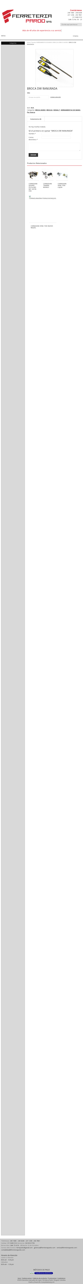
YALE (11, 1022)
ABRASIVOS (7, 57)
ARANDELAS (13, 1178)
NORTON (12, 819)
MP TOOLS (13, 1109)
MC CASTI (13, 1055)
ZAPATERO (17, 482)
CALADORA (13, 165)
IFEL (11, 1099)
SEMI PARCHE (14, 206)
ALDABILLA (13, 1202)
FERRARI (12, 914)
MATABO (12, 971)
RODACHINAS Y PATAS (11, 431)
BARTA (12, 1019)
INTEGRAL (13, 256)
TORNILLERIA (8, 93)
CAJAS (11, 617)
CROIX (12, 851)
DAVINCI (12, 1115)
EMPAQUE (17, 72)
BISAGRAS (8, 191)
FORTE (12, 1068)
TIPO (28, 93)
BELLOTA (12, 777)
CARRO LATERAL (14, 549)
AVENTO (12, 917)
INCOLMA (13, 901)
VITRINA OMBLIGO (13, 331)
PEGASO (12, 904)
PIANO (12, 225)
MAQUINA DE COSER (12, 234)
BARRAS (12, 472)
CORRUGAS (13, 109)
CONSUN (12, 1003)
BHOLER (12, 771)
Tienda (33, 42)
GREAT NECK (14, 780)
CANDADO (7, 87)
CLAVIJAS (12, 608)
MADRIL (12, 1209)
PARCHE (13, 263)
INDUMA (13, 1016)
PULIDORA (13, 159)
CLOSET (12, 144)
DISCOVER (7, 51)
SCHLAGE (13, 858)
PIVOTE (12, 218)
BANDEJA (16, 588)
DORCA (12, 867)
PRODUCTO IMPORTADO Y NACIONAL (11, 824)
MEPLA (12, 974)
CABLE (12, 627)
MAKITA (12, 1093)
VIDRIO (12, 215)
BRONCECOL (14, 927)
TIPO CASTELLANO (14, 201)
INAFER (12, 955)
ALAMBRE (13, 636)
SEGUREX (13, 874)
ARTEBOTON (14, 923)
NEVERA (12, 197)
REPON (12, 790)
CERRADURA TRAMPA (12, 389)
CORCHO (12, 1196)
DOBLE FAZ (17, 75)
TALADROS (13, 162)
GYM (11, 958)
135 (15, 282)
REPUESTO (17, 175)
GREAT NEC (13, 1122)
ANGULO (12, 1184)
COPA (11, 1215)
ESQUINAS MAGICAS (15, 533)
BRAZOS (12, 119)
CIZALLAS (13, 645)
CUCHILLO (17, 172)
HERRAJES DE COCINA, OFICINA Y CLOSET (10, 435)
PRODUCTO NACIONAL (12, 1129)
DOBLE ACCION (14, 276)
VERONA (12, 815)
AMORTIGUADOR (17, 580)
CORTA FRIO (13, 184)
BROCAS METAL (15, 660)
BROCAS (55, 42)
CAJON (12, 320)
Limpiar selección (55, 97)
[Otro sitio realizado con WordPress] (27, 23)
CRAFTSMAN (14, 1118)
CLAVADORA (14, 188)
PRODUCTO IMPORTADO (12, 1048)
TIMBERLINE (13, 1040)
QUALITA (12, 946)
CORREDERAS (16, 134)
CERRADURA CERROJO (12, 373)
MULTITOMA (13, 624)
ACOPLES (13, 735)
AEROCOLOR (14, 1080)
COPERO (16, 141)
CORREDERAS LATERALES (12, 465)
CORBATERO (14, 469)
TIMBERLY (13, 1090)
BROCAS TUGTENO (14, 655)
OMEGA (12, 260)
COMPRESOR (14, 743)
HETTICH (12, 987)
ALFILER (12, 1199)
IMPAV (12, 1032)
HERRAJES (7, 106)
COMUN (13, 301)
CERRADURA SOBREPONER (12, 341)
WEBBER (12, 194)
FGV (11, 787)
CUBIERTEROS (16, 538)
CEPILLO (12, 648)
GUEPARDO (13, 895)
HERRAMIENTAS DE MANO (44, 42)
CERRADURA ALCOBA (12, 378)
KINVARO (13, 908)
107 (15, 285)
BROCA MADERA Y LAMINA (17, 673)
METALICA (13, 1224)
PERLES (12, 886)
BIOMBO (12, 291)
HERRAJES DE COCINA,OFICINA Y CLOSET (11, 124)
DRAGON (13, 803)
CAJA (11, 621)
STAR (11, 1009)
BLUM (11, 1061)
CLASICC (12, 990)
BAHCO (12, 1103)
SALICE (12, 968)
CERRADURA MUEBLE (12, 346)
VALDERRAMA (14, 1077)
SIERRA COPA (14, 1212)
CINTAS (12, 64)
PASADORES (14, 116)
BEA (11, 829)
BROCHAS (13, 728)
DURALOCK (13, 768)
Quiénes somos (27, 1278)
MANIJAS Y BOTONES (10, 714)
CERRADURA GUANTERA (12, 403)
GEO (11, 845)
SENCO (12, 1074)
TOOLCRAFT (13, 939)
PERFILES (12, 458)
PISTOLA (12, 1165)
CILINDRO (13, 307)
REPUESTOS (17, 750)
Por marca (31, 112)
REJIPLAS (12, 883)
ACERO (12, 212)
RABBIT (12, 855)
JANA (11, 933)
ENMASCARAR (16, 68)
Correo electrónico (33, 138)
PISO (11, 222)
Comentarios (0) (35, 119)
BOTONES (13, 630)
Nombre (32, 134)
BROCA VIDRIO (16, 685)
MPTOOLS (13, 1136)
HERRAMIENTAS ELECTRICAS (8, 739)
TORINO (12, 984)
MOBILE (12, 1006)
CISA (11, 880)
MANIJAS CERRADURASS (13, 394)
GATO (12, 1000)
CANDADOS (8, 90)
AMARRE (12, 1193)
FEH (11, 997)
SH (11, 943)
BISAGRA (12, 288)
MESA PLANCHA (17, 489)
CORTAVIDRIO (14, 178)
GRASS (12, 993)
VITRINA (12, 317)
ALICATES (13, 710)
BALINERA (13, 295)
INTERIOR (13, 253)
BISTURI (12, 707)
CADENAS (13, 103)
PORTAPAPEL (16, 521)
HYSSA (12, 796)
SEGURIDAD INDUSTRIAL (10, 760)
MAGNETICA (13, 1205)
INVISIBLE (13, 250)
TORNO (16, 508)
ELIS (11, 848)
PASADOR (13, 112)
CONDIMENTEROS (17, 543)
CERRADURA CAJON (14, 383)
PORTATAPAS (16, 516)
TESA (11, 1025)
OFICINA (13, 129)
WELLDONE (13, 1096)
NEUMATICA (13, 753)
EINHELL (6, 48)
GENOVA (12, 962)
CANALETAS (13, 614)
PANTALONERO (16, 501)
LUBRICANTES (8, 756)
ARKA (11, 1012)
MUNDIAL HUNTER (13, 891)
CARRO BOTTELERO (15, 554)
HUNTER (12, 774)
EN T (11, 272)
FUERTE (12, 1028)
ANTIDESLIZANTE (17, 80)
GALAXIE (12, 898)
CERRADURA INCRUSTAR (12, 424)
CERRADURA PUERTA (12, 413)
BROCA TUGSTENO (16, 680)
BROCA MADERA (14, 690)
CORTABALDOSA (15, 181)
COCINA (12, 147)
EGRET (12, 877)
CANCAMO (13, 96)
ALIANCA (12, 981)
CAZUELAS (13, 717)
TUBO (11, 448)
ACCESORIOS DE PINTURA (11, 724)
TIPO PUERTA (14, 266)
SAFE (12, 842)
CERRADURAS (9, 304)
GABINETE (13, 269)
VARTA (12, 864)
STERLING (13, 806)
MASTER (13, 839)
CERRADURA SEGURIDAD (12, 357)
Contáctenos (61, 1278)
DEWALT (56, 110)
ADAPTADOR (14, 476)
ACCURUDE (13, 784)
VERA (12, 949)
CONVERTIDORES (17, 604)
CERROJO (13, 428)
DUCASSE (13, 799)
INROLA (12, 978)
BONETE (12, 1168)
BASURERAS (17, 573)
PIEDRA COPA (14, 60)
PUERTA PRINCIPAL (14, 368)
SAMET (12, 911)
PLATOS (16, 512)
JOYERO (16, 497)
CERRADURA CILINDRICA (12, 352)
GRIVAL (12, 1106)
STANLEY (13, 1071)
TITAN (11, 1133)
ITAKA (11, 793)
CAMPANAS (17, 570)
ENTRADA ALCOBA (13, 362)
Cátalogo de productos (40, 1278)
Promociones (52, 1278)
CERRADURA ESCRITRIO (12, 418)
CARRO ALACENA (15, 559)
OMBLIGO (13, 323)
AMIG (12, 1058)
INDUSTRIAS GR (15, 920)
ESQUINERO (17, 528)
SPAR (11, 809)
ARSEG (6, 54)
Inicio (28, 42)
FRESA (12, 1172)
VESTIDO (16, 494)
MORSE (12, 832)
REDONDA (13, 209)
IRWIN (12, 1087)
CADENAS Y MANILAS (10, 100)
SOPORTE (13, 451)
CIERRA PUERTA (15, 314)
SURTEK (12, 1043)
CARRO (16, 563)
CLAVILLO (13, 1143)
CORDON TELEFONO (15, 598)
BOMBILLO (13, 633)
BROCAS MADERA (14, 703)
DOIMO (12, 965)
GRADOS (12, 279)
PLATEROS (17, 525)
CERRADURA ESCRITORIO (12, 408)
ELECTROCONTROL (14, 1036)
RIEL (11, 454)
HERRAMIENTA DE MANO (10, 155)
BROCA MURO (63, 42)
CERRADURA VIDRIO (12, 336)
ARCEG (12, 861)
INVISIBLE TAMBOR (14, 246)
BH (11, 952)
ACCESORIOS (14, 138)
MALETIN (12, 238)
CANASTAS (17, 567)
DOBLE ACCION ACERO (12, 229)
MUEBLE (13, 298)
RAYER (12, 1052)
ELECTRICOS (8, 591)
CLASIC (12, 812)
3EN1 (11, 1125)
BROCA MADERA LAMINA (16, 697)
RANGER (12, 1064)
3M (11, 835)
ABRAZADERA (16, 1229)
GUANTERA (13, 326)
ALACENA (16, 585)
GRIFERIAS (7, 732)
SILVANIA (12, 936)
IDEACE (6, 84)
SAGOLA (12, 930)
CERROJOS (13, 398)
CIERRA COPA (14, 1175)
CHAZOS (12, 1159)
